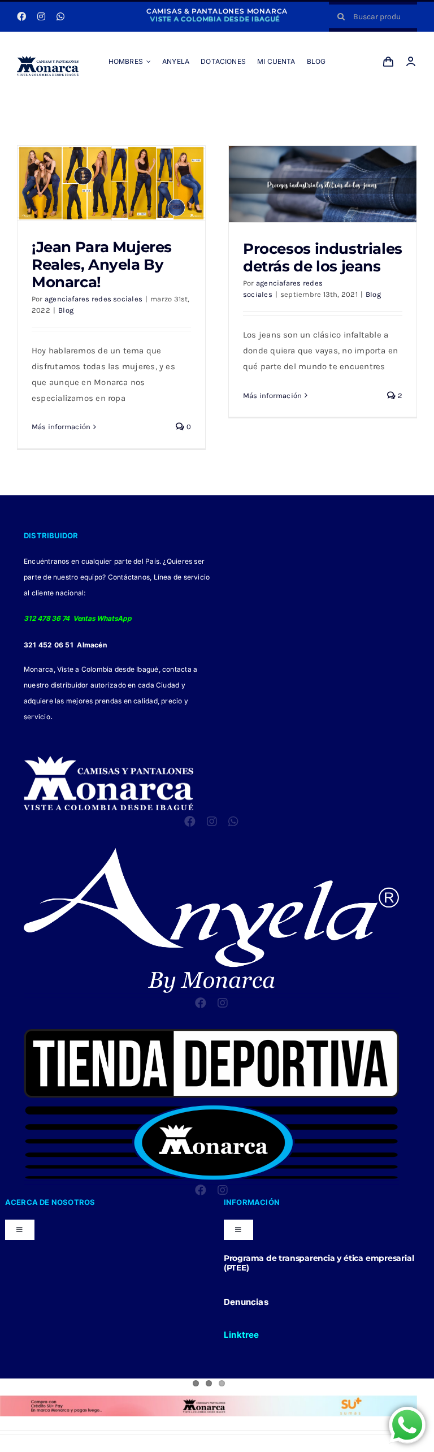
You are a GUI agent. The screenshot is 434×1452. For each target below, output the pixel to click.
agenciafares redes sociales (93, 299)
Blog (65, 310)
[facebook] (21, 16)
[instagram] (41, 16)
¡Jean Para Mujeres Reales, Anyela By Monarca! (102, 264)
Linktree (241, 1334)
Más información (61, 426)
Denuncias (246, 1302)
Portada (203, 104)
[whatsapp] (60, 16)
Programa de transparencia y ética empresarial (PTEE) (319, 1263)
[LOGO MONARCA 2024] (48, 60)
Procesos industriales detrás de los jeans (322, 257)
